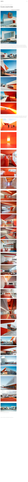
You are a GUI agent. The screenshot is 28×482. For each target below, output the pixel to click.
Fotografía (10, 417)
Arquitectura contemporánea (6, 417)
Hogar (12, 417)
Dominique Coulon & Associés (15, 9)
